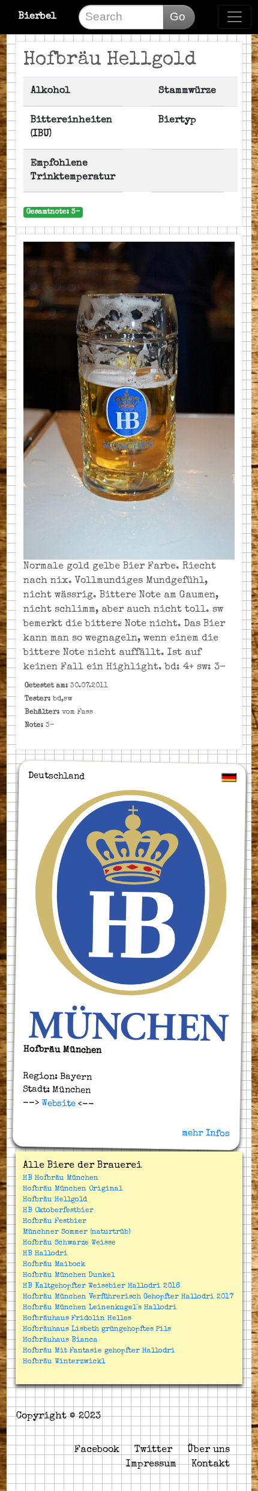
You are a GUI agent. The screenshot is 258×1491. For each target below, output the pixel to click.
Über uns (208, 1450)
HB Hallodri (45, 1254)
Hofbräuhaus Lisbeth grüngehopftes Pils (97, 1329)
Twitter (153, 1450)
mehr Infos (206, 1133)
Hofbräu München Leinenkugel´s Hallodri (100, 1308)
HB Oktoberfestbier (58, 1211)
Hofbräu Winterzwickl (64, 1362)
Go (177, 16)
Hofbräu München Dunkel (69, 1275)
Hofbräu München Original (72, 1189)
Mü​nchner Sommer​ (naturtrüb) (77, 1232)
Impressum (151, 1464)
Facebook (96, 1450)
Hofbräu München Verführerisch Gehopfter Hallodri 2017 (128, 1297)
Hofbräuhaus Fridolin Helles (77, 1318)
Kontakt (210, 1464)
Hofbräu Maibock (54, 1264)
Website (56, 1103)
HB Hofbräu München (60, 1178)
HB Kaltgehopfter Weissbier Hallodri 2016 (101, 1286)
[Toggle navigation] (234, 17)
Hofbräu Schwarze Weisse (69, 1243)
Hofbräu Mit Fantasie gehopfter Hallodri (99, 1351)
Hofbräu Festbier (54, 1221)
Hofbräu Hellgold (55, 1200)
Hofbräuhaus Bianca (60, 1340)
